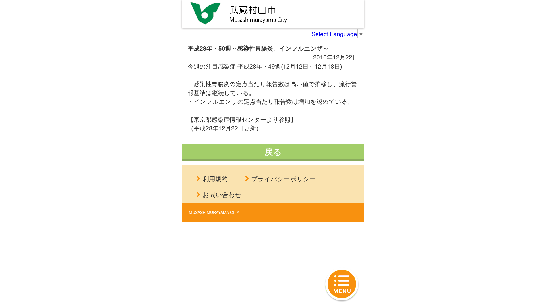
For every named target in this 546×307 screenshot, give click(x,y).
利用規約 (215, 178)
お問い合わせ (222, 194)
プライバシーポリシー (283, 178)
